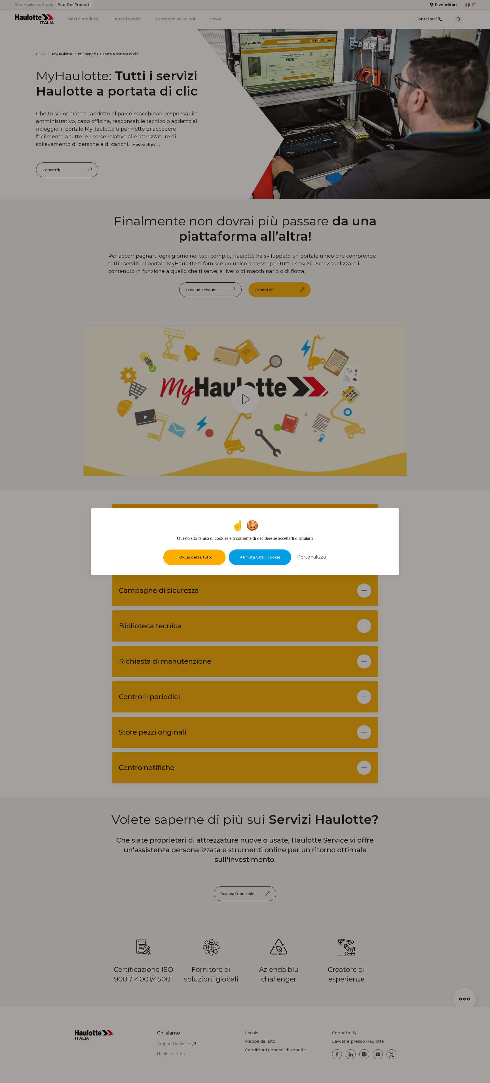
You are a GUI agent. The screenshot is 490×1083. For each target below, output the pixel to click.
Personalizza (311, 557)
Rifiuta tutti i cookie (261, 557)
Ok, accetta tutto (196, 557)
